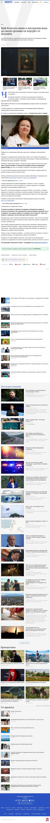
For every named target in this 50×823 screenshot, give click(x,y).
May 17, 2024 (19, 180)
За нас (5, 813)
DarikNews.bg (20, 807)
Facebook (36, 264)
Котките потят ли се (16, 711)
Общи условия (18, 813)
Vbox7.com (7, 807)
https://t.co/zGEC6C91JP (30, 178)
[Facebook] (25, 815)
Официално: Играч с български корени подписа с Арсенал (26, 768)
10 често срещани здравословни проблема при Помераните (27, 339)
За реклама (11, 813)
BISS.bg (47, 807)
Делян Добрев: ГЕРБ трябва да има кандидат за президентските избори (30, 298)
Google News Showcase (40, 242)
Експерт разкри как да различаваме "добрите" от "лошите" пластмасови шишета (36, 493)
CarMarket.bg (41, 807)
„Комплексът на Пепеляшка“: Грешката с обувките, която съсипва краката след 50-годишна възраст (36, 610)
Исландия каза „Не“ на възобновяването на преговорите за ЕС (27, 306)
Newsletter (19, 264)
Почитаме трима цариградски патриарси (35, 448)
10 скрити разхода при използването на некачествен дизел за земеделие (11, 700)
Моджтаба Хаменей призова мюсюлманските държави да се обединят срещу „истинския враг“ (29, 323)
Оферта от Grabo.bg (29, 422)
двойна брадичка (6, 255)
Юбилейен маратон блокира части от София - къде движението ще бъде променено (37, 596)
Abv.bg (2, 807)
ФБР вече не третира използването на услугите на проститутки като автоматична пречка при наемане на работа (37, 567)
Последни (16, 2)
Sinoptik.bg (16, 809)
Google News (28, 264)
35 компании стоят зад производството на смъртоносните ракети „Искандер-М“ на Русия (36, 629)
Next (48, 84)
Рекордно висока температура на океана (21, 736)
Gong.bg (13, 807)
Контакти (44, 813)
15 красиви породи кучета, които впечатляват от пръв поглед (27, 719)
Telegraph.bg (41, 809)
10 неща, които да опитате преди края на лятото (36, 664)
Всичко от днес (25, 643)
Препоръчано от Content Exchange (42, 705)
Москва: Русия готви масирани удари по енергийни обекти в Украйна (29, 314)
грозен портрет (33, 255)
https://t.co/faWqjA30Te (7, 200)
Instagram (44, 264)
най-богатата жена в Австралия (19, 255)
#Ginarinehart (13, 178)
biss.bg (12, 333)
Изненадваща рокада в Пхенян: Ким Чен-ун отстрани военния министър (36, 551)
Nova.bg (26, 807)
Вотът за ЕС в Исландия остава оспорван (35, 507)
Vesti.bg (8, 2)
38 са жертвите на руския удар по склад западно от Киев (36, 391)
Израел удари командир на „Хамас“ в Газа (37, 521)
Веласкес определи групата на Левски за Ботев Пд (24, 760)
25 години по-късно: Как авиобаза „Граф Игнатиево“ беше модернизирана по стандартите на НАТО (36, 582)
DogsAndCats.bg (33, 807)
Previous (1, 84)
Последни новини (11, 387)
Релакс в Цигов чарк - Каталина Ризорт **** (35, 420)
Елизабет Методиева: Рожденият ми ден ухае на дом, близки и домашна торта (27, 753)
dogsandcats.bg (13, 340)
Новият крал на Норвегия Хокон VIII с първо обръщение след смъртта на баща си (29, 364)
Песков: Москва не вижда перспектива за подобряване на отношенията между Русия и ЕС (26, 356)
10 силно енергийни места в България (36, 682)
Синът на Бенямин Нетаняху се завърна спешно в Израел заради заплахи (36, 537)
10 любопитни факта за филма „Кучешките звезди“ (37, 700)
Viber (12, 264)
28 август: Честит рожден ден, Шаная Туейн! (12, 682)
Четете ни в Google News (26, 803)
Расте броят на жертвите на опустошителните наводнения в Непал (35, 434)
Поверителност (26, 813)
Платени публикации (36, 813)
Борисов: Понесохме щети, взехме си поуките (37, 405)
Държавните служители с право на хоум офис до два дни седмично (28, 777)
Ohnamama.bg (9, 809)
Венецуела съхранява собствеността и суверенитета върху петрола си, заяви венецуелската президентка (36, 478)
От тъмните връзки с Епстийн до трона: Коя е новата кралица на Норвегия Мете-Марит (28, 348)
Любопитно (35, 2)
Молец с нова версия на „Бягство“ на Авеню (12, 663)
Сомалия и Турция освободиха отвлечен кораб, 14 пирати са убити (28, 372)
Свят (29, 2)
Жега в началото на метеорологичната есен (22, 727)
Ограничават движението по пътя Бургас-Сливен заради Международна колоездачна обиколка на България (26, 785)
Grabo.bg (23, 809)
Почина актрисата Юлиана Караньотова (21, 744)
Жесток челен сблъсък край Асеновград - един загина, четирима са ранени (36, 464)
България (23, 2)
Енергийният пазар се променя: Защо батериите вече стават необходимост (27, 331)
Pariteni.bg (28, 809)
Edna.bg (34, 809)
